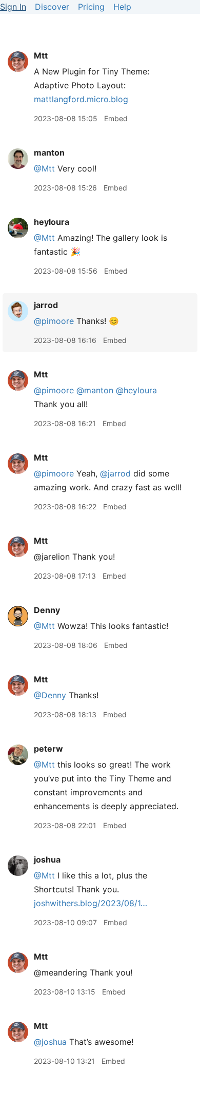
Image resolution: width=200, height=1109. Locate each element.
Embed (116, 118)
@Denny (50, 695)
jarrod (46, 305)
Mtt (41, 55)
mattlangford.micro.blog (81, 99)
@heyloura (136, 390)
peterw (48, 748)
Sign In (13, 7)
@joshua (50, 1042)
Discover (52, 7)
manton (49, 152)
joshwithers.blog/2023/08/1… (90, 903)
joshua (47, 859)
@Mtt (44, 168)
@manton (94, 390)
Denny (47, 610)
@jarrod (115, 473)
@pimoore (54, 321)
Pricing (91, 7)
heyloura (51, 222)
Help (122, 7)
